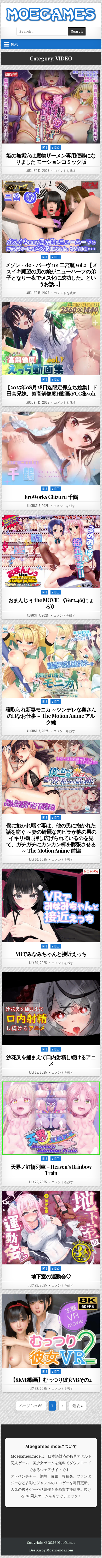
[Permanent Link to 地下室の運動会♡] (51, 1227)
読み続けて (52, 137)
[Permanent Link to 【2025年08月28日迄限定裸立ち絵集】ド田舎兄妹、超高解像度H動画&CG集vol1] (51, 338)
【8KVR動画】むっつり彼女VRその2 (51, 1379)
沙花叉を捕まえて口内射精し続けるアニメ (51, 1060)
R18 (44, 147)
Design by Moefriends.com (51, 1550)
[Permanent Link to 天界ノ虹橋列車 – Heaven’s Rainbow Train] (51, 1118)
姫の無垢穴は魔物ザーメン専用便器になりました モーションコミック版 (51, 158)
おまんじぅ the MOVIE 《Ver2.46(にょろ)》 (51, 603)
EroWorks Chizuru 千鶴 (51, 496)
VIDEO (56, 147)
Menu (14, 44)
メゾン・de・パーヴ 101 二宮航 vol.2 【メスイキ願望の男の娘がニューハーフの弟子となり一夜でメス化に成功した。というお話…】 (51, 274)
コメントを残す (65, 170)
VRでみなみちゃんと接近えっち (51, 953)
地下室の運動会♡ (51, 1276)
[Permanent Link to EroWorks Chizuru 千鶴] (51, 448)
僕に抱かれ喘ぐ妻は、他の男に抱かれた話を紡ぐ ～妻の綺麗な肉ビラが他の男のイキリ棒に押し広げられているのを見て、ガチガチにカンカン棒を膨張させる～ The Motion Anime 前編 (51, 838)
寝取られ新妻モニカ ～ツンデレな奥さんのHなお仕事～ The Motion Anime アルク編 (51, 715)
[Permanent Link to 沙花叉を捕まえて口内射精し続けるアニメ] (51, 1008)
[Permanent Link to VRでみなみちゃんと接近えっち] (51, 905)
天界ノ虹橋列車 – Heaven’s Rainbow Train (51, 1169)
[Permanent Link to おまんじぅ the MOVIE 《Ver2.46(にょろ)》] (51, 551)
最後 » (77, 1406)
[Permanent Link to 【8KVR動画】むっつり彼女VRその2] (51, 1331)
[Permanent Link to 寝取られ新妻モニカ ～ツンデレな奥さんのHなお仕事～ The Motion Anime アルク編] (51, 661)
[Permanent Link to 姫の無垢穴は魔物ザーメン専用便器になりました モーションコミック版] (51, 107)
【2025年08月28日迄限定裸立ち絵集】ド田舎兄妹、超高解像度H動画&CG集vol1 (51, 390)
